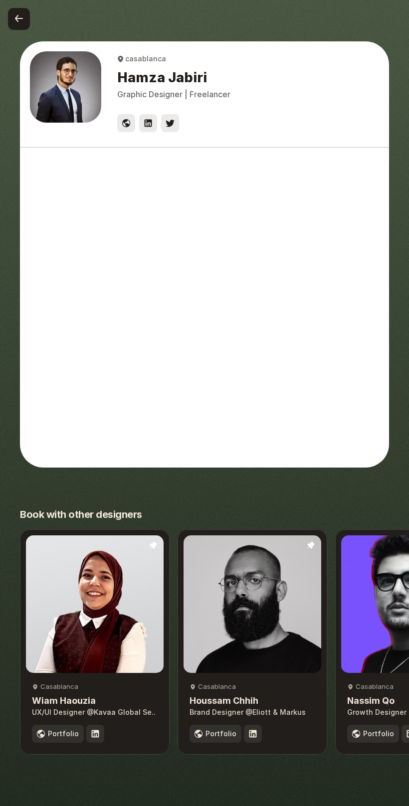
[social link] (126, 123)
